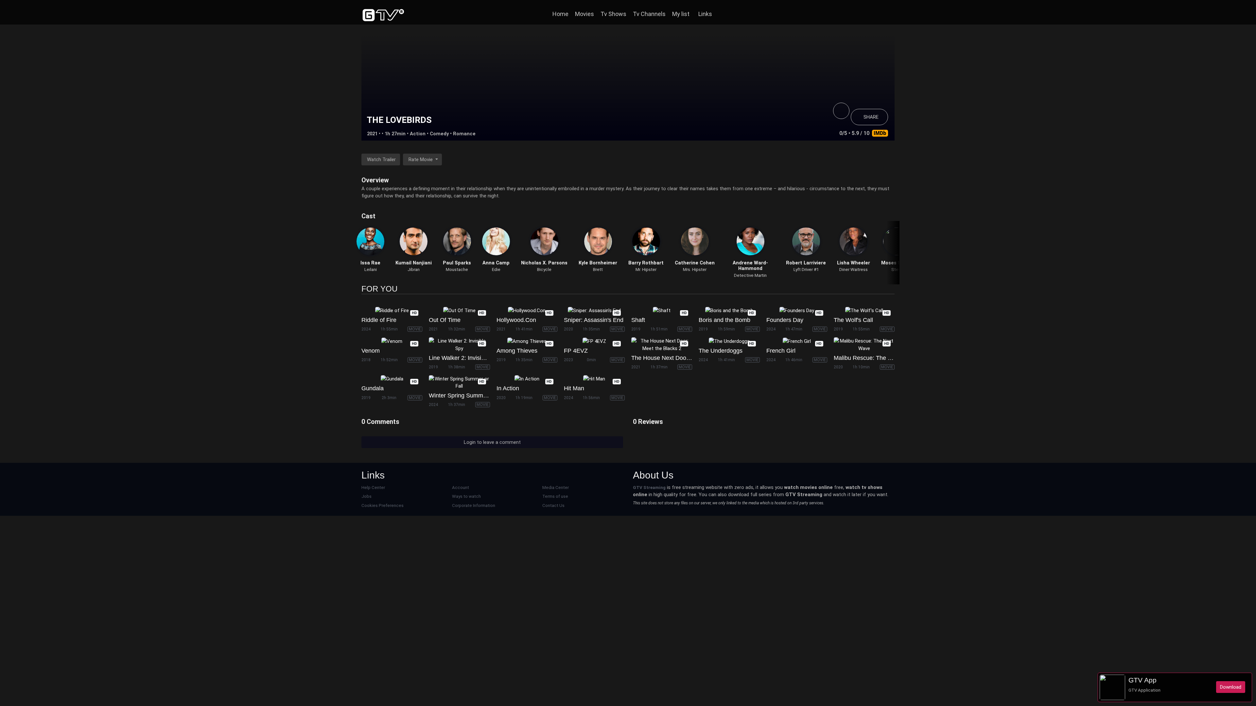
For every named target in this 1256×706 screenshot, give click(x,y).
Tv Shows (613, 13)
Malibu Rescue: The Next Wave (875, 358)
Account (460, 487)
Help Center (373, 487)
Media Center (555, 487)
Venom (370, 350)
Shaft (638, 320)
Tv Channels (649, 13)
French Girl (780, 350)
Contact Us (553, 505)
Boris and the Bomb (724, 320)
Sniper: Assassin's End (593, 320)
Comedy (439, 134)
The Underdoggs (720, 350)
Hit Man (574, 388)
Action (418, 134)
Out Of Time (445, 320)
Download (1230, 687)
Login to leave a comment (492, 442)
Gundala (372, 388)
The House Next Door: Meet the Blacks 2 (684, 358)
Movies (584, 13)
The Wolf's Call (853, 320)
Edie (496, 269)
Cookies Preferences (382, 505)
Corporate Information (473, 505)
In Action (508, 388)
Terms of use (555, 496)
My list (680, 13)
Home (560, 13)
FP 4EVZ (576, 350)
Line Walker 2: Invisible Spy (465, 358)
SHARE (871, 117)
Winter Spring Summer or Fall (467, 395)
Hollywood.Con (516, 320)
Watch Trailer (381, 159)
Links (705, 13)
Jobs (366, 496)
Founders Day (784, 320)
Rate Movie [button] (421, 159)
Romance (464, 134)
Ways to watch (466, 496)
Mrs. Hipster (694, 269)
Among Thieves (517, 350)
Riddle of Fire (378, 320)
